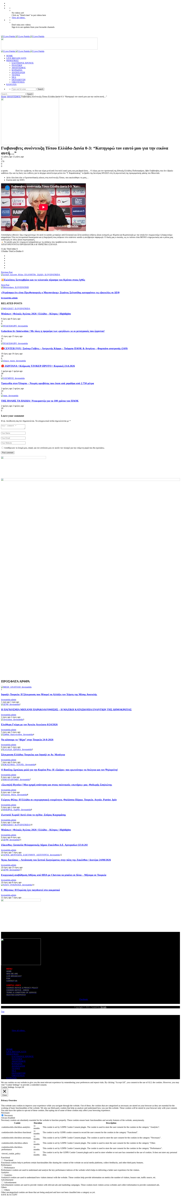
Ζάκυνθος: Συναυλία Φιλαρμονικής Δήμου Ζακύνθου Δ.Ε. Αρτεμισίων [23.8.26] (44, 844)
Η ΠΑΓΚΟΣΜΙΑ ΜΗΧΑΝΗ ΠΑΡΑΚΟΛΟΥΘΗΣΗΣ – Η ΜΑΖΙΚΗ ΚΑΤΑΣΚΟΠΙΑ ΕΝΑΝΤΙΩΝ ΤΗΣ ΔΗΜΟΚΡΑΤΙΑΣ (66, 709)
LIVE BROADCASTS (16, 58)
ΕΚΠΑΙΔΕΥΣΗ (18, 79)
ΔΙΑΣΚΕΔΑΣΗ (18, 72)
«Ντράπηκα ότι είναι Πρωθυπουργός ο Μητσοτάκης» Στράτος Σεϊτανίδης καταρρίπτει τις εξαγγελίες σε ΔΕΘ (60, 292)
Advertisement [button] (7, 1180)
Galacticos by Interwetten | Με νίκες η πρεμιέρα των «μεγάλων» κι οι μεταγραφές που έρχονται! (53, 331)
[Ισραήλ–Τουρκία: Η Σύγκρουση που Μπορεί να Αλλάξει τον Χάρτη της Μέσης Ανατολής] (16, 687)
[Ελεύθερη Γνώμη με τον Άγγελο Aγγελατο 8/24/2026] (12, 719)
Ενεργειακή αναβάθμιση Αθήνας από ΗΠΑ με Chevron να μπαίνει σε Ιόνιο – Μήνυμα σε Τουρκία (53, 875)
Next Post (5, 285)
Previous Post (6, 272)
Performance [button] (6, 1165)
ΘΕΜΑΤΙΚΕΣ (12, 60)
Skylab (103, 1007)
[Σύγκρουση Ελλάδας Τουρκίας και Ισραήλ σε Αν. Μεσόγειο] (16, 749)
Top (2, 1011)
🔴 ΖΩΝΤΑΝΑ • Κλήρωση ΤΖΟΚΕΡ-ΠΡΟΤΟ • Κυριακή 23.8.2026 (38, 366)
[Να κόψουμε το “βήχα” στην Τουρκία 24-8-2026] (17, 734)
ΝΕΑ (14, 77)
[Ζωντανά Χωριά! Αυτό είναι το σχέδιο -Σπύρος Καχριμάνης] (16, 809)
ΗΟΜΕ (9, 56)
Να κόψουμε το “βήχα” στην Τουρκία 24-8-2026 (27, 739)
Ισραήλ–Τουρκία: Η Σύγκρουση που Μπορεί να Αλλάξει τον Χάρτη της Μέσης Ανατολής (49, 694)
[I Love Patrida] (22, 36)
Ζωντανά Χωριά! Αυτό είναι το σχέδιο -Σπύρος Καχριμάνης (33, 814)
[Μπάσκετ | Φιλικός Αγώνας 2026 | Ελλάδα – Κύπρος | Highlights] (15, 308)
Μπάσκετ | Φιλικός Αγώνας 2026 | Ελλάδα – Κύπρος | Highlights (36, 313)
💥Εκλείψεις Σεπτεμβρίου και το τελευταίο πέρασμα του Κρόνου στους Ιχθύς (43, 279)
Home (3, 96)
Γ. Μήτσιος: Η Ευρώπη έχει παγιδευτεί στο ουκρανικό (30, 890)
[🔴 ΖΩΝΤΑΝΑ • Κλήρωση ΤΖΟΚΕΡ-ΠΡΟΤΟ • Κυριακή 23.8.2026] (13, 361)
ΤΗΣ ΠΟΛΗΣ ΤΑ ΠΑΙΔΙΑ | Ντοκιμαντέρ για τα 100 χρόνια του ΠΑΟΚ (40, 400)
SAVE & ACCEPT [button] (9, 1195)
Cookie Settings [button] (7, 1087)
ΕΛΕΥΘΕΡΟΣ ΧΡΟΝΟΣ (23, 63)
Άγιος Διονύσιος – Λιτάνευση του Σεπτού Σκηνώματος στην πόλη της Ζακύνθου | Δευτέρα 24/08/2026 (56, 859)
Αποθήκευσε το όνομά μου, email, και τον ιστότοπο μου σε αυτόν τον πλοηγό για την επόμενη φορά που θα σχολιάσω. (54, 448)
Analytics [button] (5, 1172)
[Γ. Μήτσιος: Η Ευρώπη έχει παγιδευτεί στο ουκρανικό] (16, 885)
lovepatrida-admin (9, 298)
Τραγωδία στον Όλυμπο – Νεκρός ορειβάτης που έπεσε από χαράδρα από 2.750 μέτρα (47, 383)
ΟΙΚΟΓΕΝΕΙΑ (18, 82)
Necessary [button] (5, 1113)
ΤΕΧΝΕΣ (16, 75)
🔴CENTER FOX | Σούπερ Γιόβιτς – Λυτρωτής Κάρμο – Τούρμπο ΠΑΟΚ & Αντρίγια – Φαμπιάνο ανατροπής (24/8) (64, 348)
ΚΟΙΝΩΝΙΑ (17, 70)
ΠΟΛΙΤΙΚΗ (17, 65)
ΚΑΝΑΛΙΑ (11, 84)
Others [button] (4, 1187)
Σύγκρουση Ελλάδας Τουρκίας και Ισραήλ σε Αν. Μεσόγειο (33, 754)
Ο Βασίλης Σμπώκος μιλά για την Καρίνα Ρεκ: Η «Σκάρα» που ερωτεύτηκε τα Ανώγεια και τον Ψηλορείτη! (59, 769)
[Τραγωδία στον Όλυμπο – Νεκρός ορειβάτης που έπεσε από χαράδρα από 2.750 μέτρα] (13, 378)
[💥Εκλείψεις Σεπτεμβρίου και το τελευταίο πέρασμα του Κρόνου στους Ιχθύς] (30, 274)
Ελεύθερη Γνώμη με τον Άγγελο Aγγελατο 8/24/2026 (29, 724)
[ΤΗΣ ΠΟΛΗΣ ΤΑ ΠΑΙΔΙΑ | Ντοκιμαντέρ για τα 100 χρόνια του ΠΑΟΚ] (9, 395)
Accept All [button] (19, 1087)
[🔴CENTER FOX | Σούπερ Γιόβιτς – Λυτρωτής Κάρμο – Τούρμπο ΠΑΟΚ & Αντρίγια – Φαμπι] (14, 343)
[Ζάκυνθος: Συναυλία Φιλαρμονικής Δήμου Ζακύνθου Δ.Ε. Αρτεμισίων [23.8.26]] (10, 840)
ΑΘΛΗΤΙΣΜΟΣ (19, 68)
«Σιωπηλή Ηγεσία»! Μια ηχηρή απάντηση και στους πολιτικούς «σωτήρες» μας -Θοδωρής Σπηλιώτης (56, 784)
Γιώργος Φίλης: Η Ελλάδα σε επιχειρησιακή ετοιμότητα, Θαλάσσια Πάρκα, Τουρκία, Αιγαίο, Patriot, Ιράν (59, 799)
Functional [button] (5, 1157)
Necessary (8, 1115)
